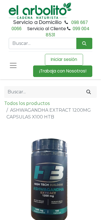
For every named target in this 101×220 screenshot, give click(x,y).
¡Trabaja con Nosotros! (62, 71)
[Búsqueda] (84, 43)
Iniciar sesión (64, 59)
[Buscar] (89, 92)
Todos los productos (27, 103)
